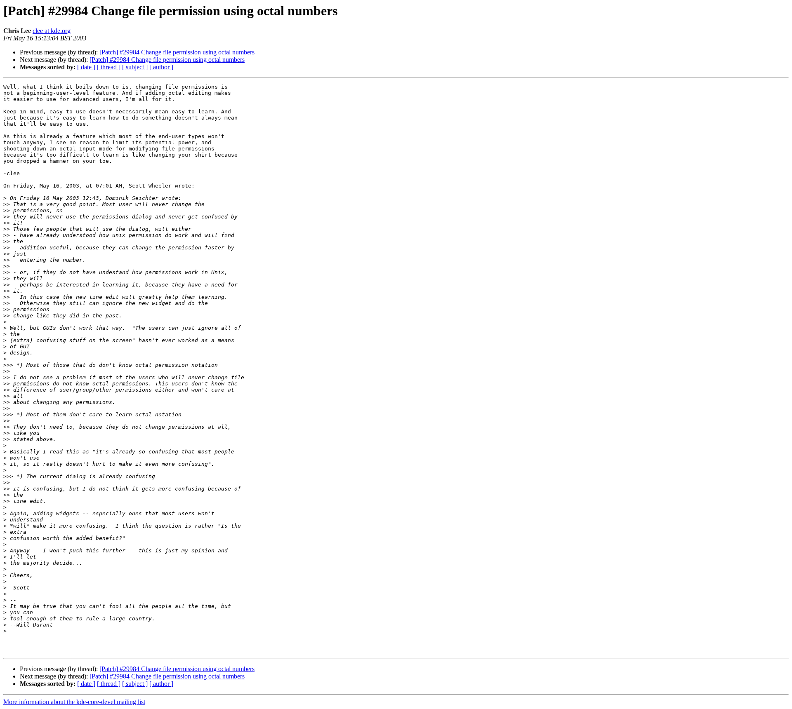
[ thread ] (108, 66)
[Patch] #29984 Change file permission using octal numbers (177, 52)
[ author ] (161, 66)
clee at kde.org (52, 30)
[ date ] (86, 66)
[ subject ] (135, 66)
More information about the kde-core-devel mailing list (74, 701)
